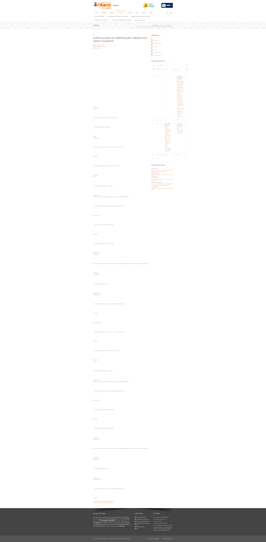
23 (153, 155)
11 (161, 120)
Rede (94, 521)
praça (102, 522)
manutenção (126, 519)
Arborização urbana (113, 524)
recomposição (106, 524)
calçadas (97, 517)
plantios (114, 519)
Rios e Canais (154, 46)
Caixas (111, 522)
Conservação (154, 40)
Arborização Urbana (99, 45)
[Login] (171, 13)
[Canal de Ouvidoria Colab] (167, 5)
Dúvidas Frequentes (168, 538)
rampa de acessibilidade (103, 517)
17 (157, 123)
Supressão (121, 526)
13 (173, 120)
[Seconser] (114, 5)
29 (186, 155)
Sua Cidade (154, 49)
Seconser (100, 524)
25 (161, 155)
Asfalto (99, 526)
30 (153, 158)
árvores (126, 523)
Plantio (114, 517)
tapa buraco (118, 521)
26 (165, 155)
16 (153, 123)
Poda (122, 521)
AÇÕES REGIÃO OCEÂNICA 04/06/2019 (104, 501)
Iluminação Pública (156, 55)
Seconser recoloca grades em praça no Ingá (167, 142)
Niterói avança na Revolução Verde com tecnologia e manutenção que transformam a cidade (180, 104)
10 (157, 120)
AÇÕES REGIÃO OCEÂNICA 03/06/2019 (103, 502)
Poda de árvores (123, 524)
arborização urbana (117, 522)
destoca (108, 522)
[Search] (167, 13)
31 (157, 158)
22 (186, 123)
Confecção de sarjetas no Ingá (167, 150)
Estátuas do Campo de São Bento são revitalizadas (168, 133)
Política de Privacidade (153, 538)
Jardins (106, 526)
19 (168, 137)
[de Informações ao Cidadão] (149, 5)
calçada (103, 526)
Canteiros (110, 517)
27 (173, 155)
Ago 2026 (159, 65)
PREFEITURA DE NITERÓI (122, 517)
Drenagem (98, 519)
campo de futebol (111, 526)
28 (177, 155)
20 (173, 123)
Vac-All (95, 524)
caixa (128, 521)
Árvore (94, 519)
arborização (109, 519)
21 (180, 128)
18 (161, 123)
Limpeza (96, 523)
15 (186, 120)
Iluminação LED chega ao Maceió (180, 131)
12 (165, 120)
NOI (104, 523)
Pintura (97, 521)
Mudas (117, 526)
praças (122, 522)
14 (177, 120)
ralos (94, 517)
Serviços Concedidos (156, 52)
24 (157, 155)
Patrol (125, 521)
